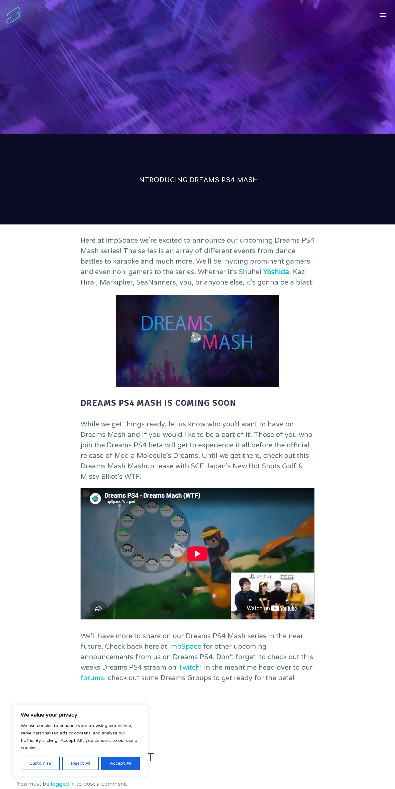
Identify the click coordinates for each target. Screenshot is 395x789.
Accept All (120, 763)
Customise (40, 763)
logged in (63, 783)
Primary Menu (383, 15)
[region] (80, 741)
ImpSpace (185, 647)
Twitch (189, 668)
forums (92, 678)
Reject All (80, 763)
